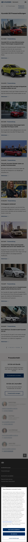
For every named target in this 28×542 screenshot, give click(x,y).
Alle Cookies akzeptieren (14, 529)
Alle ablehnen (14, 533)
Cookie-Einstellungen (14, 538)
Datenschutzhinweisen (7, 521)
